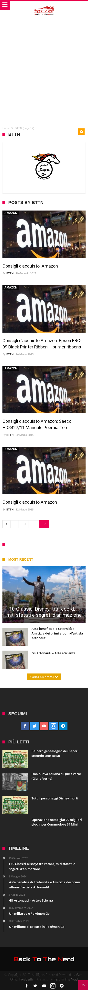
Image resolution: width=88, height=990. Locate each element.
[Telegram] (63, 726)
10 (24, 524)
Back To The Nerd (66, 979)
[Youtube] (44, 726)
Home (6, 128)
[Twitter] (34, 726)
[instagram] (53, 726)
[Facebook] (25, 726)
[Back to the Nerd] (44, 6)
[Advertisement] (44, 64)
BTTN (9, 273)
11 (34, 524)
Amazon (10, 213)
